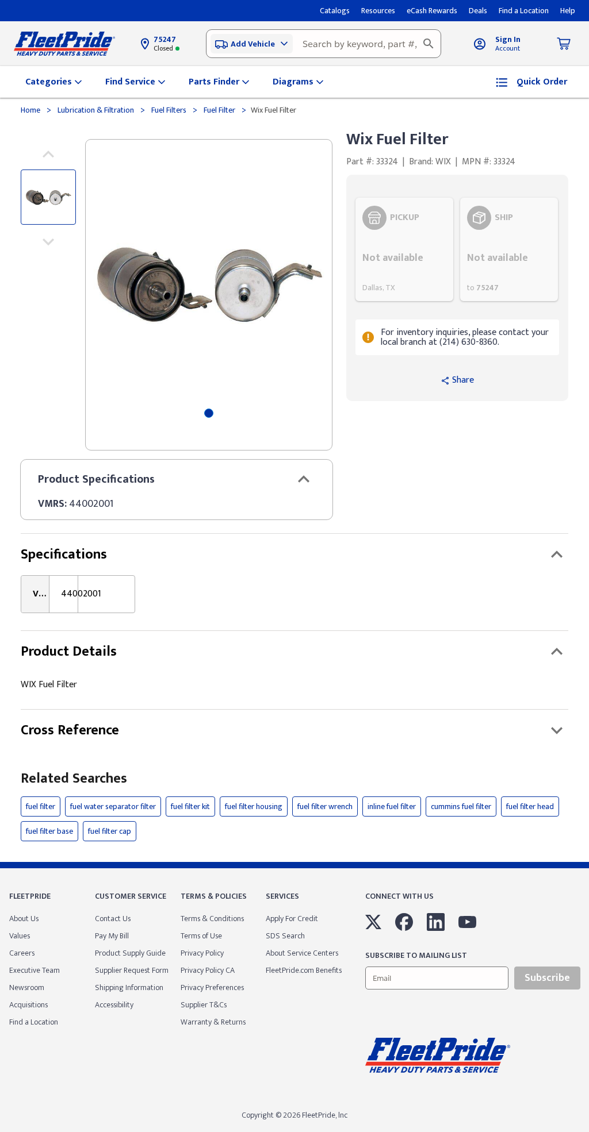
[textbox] (323, 43)
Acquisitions (28, 1004)
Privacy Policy (202, 953)
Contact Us (113, 918)
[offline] (585, 1131)
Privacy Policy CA (208, 970)
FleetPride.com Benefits (304, 970)
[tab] (208, 413)
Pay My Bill (112, 935)
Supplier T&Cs (204, 1004)
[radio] (404, 249)
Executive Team (34, 970)
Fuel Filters (169, 110)
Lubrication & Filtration (96, 110)
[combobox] (323, 43)
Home (31, 110)
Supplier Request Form (132, 970)
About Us (24, 918)
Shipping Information (129, 987)
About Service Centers (302, 953)
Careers (22, 953)
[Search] (428, 44)
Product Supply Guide (130, 953)
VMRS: (52, 504)
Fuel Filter (219, 110)
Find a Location (33, 1022)
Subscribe (547, 978)
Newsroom (26, 987)
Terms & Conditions (212, 918)
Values (19, 935)
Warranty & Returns (213, 1022)
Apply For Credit (292, 918)
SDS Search (285, 935)
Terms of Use (201, 935)
